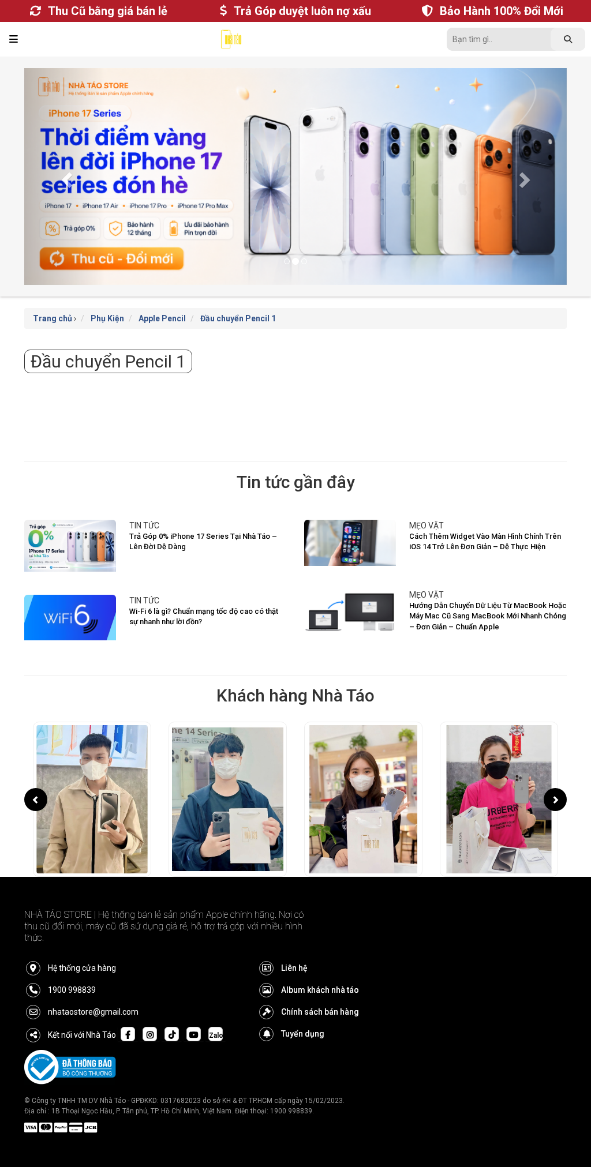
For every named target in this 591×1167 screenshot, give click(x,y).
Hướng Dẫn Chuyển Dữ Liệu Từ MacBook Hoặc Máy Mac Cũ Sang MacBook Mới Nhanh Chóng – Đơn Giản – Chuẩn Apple (488, 616)
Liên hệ (294, 968)
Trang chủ (52, 318)
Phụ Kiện (107, 318)
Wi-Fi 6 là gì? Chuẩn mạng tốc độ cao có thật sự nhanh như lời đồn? (203, 616)
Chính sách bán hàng (320, 1011)
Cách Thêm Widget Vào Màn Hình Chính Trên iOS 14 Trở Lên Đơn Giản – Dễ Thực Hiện (485, 541)
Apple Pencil (162, 318)
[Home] (231, 42)
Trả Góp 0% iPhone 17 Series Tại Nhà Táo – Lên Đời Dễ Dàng (203, 541)
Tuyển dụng (302, 1033)
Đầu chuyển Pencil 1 (238, 318)
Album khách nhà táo (320, 990)
